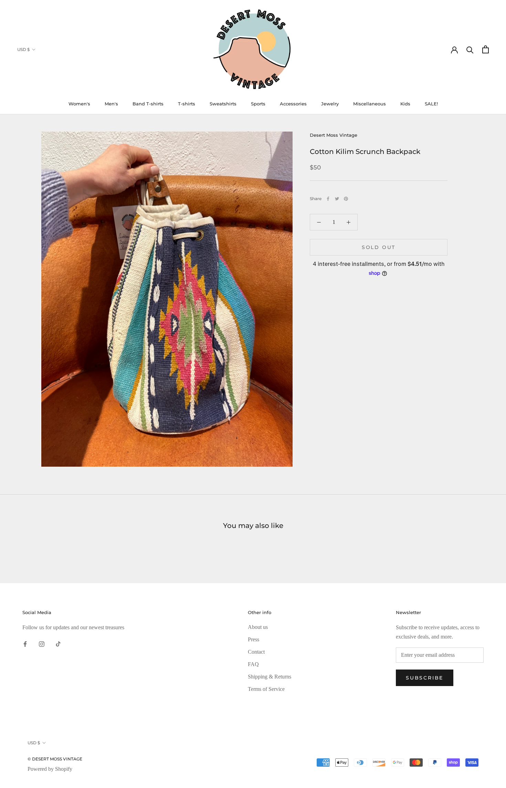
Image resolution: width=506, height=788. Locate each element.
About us (258, 627)
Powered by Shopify (50, 769)
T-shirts (186, 103)
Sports (258, 103)
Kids (405, 103)
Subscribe (424, 678)
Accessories (293, 103)
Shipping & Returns (269, 677)
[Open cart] (485, 49)
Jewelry (330, 103)
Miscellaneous (369, 103)
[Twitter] (337, 199)
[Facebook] (328, 199)
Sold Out (379, 247)
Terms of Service (266, 689)
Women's (79, 103)
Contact (256, 652)
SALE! (431, 103)
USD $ (23, 49)
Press (253, 639)
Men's (111, 103)
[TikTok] (58, 643)
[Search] (470, 49)
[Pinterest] (346, 199)
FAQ (253, 664)
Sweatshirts (223, 103)
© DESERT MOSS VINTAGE (55, 758)
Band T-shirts (148, 103)
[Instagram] (41, 643)
